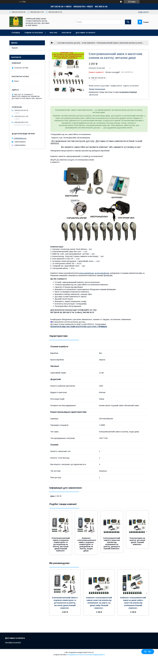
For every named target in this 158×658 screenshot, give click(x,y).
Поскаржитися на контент (76, 655)
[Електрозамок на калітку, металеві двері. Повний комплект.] (137, 523)
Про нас (53, 33)
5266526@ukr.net (20, 138)
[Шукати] (128, 22)
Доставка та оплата (85, 33)
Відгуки (15, 48)
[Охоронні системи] (16, 26)
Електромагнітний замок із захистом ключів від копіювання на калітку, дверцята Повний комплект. (111, 543)
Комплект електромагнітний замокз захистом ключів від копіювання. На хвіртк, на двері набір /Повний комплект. (99, 603)
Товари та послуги (33, 33)
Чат (149, 652)
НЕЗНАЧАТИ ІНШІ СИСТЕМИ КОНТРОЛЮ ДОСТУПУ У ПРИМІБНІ (78, 327)
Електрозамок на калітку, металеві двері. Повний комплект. (138, 541)
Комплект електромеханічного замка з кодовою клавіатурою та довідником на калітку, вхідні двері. (87, 544)
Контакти (66, 33)
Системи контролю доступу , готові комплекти (76, 43)
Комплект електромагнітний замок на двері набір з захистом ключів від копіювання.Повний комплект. (133, 603)
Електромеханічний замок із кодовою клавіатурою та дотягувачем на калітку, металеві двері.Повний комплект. (61, 544)
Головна (16, 33)
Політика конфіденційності (95, 655)
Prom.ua (91, 652)
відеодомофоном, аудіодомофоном (94, 273)
